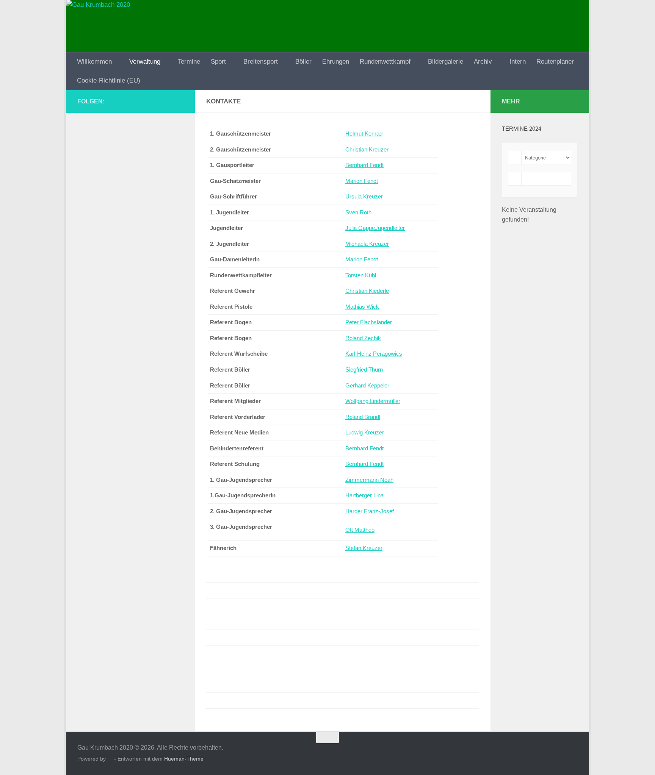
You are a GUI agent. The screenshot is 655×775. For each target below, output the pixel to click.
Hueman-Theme (184, 759)
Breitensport (260, 61)
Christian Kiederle (367, 291)
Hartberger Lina (364, 495)
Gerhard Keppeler (367, 386)
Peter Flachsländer (368, 322)
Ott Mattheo (360, 530)
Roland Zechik (363, 338)
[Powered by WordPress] (110, 759)
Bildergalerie (445, 61)
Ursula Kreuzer (364, 197)
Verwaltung (144, 61)
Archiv (483, 61)
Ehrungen (335, 61)
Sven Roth (358, 212)
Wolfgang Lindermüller (372, 401)
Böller (303, 61)
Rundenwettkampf (385, 61)
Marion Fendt (361, 181)
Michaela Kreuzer (367, 244)
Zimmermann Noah (369, 480)
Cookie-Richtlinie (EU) (108, 80)
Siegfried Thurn (364, 370)
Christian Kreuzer (367, 150)
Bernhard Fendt (364, 165)
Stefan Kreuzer (363, 548)
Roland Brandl (362, 417)
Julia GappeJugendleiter (375, 228)
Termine (189, 61)
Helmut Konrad (363, 134)
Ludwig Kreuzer (364, 433)
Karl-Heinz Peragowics (373, 354)
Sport (218, 61)
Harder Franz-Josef (369, 511)
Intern (517, 61)
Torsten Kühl (360, 275)
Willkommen (94, 61)
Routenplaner (555, 61)
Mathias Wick (362, 307)
